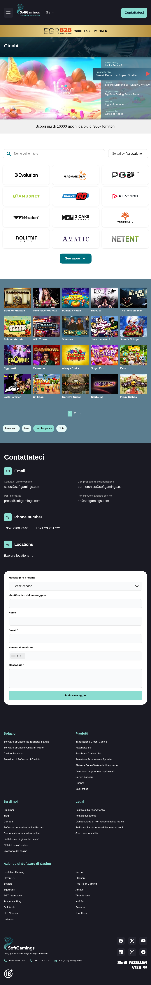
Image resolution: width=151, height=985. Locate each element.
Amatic (79, 889)
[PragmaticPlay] (75, 175)
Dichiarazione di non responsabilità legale (100, 821)
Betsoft (8, 883)
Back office (82, 788)
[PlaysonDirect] (125, 196)
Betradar (81, 907)
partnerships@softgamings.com (101, 487)
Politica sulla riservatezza (90, 809)
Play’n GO (9, 877)
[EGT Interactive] (26, 196)
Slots (61, 428)
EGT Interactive (13, 895)
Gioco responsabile (87, 833)
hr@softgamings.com (93, 501)
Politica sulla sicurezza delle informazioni (99, 827)
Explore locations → (19, 555)
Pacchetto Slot (84, 747)
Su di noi (9, 809)
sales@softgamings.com (22, 487)
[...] (122, 74)
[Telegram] (143, 952)
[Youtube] (143, 941)
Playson (80, 877)
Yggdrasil (9, 889)
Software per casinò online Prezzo (23, 827)
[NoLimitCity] (26, 238)
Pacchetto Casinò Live (88, 753)
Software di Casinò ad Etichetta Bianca (26, 741)
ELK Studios (11, 913)
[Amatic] (75, 238)
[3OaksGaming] (75, 217)
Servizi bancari (84, 776)
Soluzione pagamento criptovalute (95, 771)
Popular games (44, 428)
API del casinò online (16, 845)
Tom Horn (81, 913)
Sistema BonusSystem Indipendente (97, 765)
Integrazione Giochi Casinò (91, 741)
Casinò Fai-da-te (13, 753)
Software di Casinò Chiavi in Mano (24, 747)
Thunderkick (83, 895)
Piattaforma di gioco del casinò (21, 839)
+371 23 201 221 (48, 528)
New (26, 428)
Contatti (8, 821)
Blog (6, 815)
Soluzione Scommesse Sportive (94, 759)
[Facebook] (121, 941)
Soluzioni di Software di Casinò (22, 759)
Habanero (9, 918)
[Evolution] (26, 175)
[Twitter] (132, 941)
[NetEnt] (125, 238)
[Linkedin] (121, 952)
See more (72, 258)
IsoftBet (80, 901)
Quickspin (9, 907)
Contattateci (134, 12)
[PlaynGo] (75, 196)
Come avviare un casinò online (22, 833)
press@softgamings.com (22, 501)
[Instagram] (132, 952)
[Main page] (30, 9)
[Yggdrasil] (125, 217)
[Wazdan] (26, 217)
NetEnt (79, 872)
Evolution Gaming (14, 872)
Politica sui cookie (86, 815)
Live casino (11, 428)
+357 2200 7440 (16, 528)
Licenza (80, 782)
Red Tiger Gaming (86, 883)
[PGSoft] (125, 175)
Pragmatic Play (12, 901)
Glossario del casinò (15, 850)
